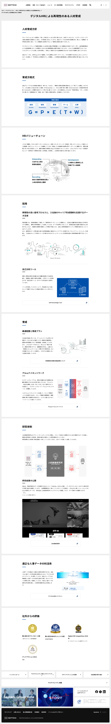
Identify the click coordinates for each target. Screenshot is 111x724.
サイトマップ (8, 712)
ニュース (50, 5)
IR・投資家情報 (58, 5)
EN (106, 5)
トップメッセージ (14, 675)
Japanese (96, 712)
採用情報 (85, 5)
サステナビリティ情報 (55, 683)
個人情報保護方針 (27, 712)
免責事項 (43, 712)
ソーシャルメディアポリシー (55, 712)
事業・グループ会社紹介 (39, 5)
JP (101, 5)
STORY (78, 5)
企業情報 (28, 5)
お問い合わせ (17, 712)
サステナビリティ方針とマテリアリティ (41, 674)
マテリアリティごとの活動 (69, 675)
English (104, 712)
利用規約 (37, 712)
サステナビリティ (69, 5)
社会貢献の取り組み (96, 675)
